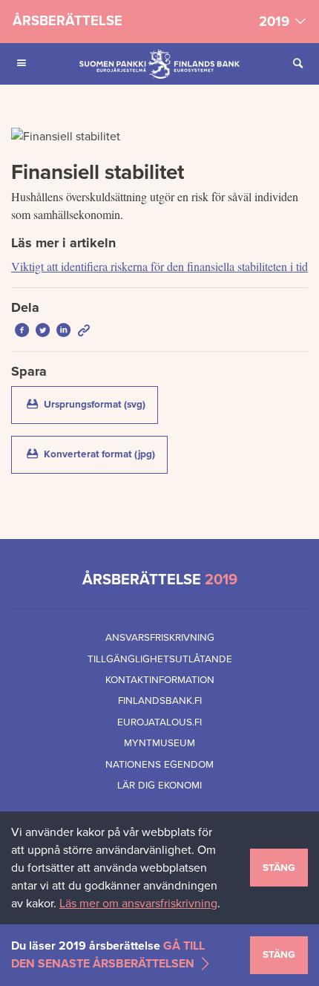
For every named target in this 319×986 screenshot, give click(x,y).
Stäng (279, 868)
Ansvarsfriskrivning (159, 638)
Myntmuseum (159, 743)
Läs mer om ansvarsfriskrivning (138, 903)
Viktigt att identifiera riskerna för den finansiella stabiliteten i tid (159, 266)
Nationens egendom (159, 765)
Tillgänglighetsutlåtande (160, 659)
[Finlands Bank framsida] (159, 64)
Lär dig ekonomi (159, 785)
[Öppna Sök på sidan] (297, 64)
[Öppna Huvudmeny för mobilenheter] (21, 64)
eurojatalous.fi (159, 722)
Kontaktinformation (159, 680)
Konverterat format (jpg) (105, 454)
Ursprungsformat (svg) (100, 404)
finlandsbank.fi (160, 701)
